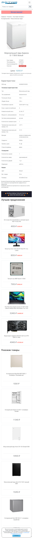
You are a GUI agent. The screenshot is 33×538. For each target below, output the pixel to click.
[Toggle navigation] (29, 2)
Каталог (9, 16)
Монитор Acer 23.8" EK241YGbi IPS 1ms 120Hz (16, 249)
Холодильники (5, 18)
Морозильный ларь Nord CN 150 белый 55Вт (16, 446)
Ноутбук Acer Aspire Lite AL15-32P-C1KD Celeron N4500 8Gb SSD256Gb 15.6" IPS (16, 307)
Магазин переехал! (16, 12)
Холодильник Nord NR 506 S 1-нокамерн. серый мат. (16, 518)
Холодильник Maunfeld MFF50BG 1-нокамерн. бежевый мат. (16, 374)
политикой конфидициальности (20, 533)
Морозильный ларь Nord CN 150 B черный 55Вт (16, 482)
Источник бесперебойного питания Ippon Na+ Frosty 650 (16, 220)
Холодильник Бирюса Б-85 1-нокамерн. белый (16, 410)
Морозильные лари (17, 18)
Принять (16, 535)
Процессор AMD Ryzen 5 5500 (16, 278)
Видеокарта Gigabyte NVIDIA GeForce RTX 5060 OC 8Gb (16, 336)
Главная (3, 16)
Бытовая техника (18, 16)
